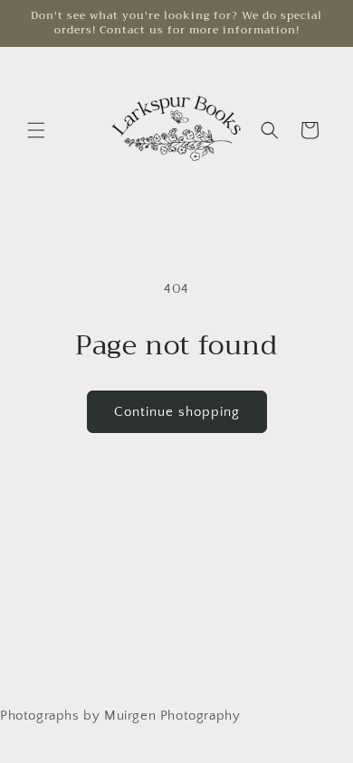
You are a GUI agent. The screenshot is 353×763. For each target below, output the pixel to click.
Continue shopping (177, 411)
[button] (36, 130)
